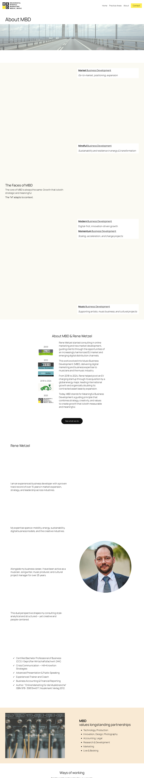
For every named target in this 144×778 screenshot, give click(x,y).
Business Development (94, 70)
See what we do (72, 421)
